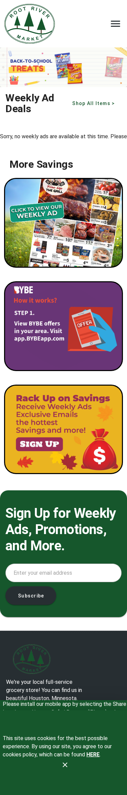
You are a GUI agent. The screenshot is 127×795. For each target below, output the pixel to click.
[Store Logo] (63, 659)
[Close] (65, 765)
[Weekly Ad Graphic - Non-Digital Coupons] (63, 222)
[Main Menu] (115, 23)
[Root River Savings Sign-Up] (63, 429)
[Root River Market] (31, 24)
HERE (93, 754)
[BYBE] (63, 326)
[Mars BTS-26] (63, 67)
